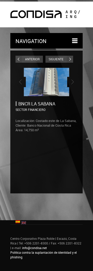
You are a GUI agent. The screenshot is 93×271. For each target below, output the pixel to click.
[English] (23, 222)
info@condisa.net (34, 248)
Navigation (31, 41)
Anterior (32, 59)
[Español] (18, 221)
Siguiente (56, 59)
